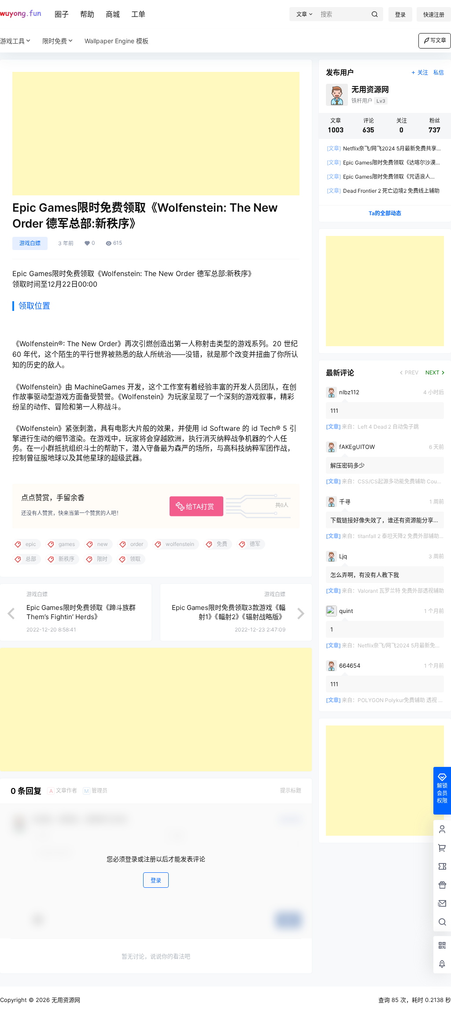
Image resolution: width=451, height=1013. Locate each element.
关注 (423, 72)
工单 (138, 14)
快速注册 (433, 14)
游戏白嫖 (30, 243)
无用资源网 (65, 999)
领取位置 (34, 305)
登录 (400, 14)
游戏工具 (12, 41)
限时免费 (54, 41)
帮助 (87, 14)
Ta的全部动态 (385, 213)
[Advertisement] (155, 133)
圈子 (62, 14)
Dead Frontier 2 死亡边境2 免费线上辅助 (383, 190)
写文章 (438, 40)
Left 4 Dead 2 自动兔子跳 (388, 426)
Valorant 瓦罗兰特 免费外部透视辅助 (401, 590)
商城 (113, 14)
